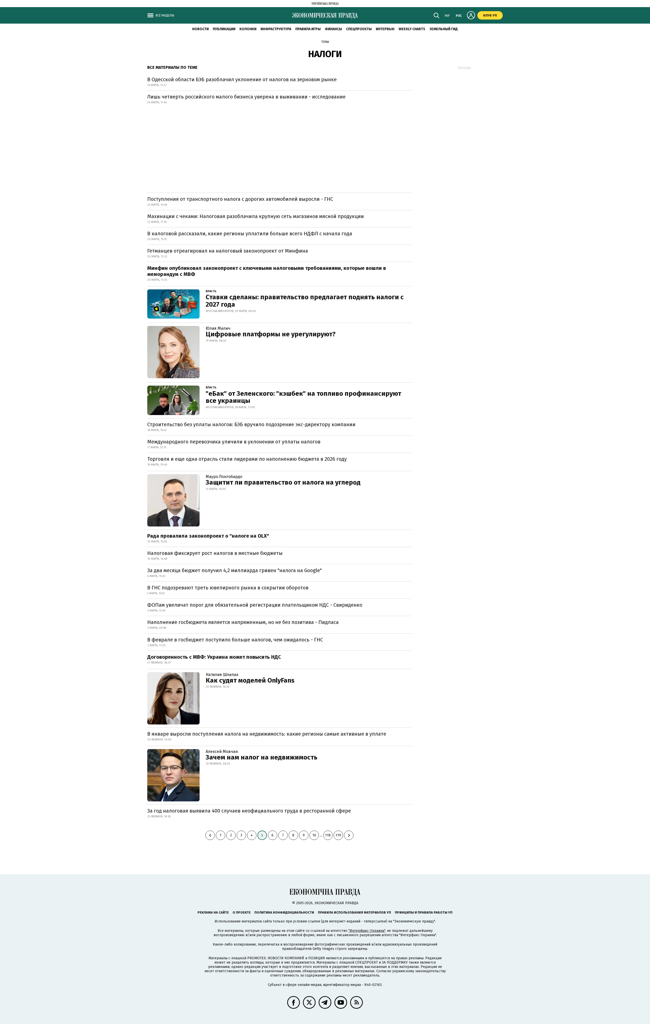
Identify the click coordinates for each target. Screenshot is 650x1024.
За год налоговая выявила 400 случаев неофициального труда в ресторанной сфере (249, 811)
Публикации (224, 29)
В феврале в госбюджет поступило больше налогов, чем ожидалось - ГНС (235, 640)
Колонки (247, 29)
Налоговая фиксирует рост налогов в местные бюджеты (215, 553)
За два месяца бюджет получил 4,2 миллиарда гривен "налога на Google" (234, 570)
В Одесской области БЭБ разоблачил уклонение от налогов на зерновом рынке (242, 79)
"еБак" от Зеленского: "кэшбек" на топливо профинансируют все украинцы (303, 397)
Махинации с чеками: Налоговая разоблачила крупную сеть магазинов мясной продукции (255, 216)
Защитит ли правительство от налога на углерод (283, 482)
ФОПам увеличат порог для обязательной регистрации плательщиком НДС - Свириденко (254, 605)
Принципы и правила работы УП (423, 912)
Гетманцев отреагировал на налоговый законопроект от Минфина (227, 251)
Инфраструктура (276, 29)
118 (328, 835)
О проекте (242, 912)
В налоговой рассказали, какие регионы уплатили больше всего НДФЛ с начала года (249, 233)
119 (338, 835)
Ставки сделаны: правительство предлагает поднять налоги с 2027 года (305, 300)
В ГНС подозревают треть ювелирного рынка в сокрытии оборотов (227, 588)
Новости (200, 29)
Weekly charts (412, 29)
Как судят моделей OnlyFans (250, 680)
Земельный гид (443, 29)
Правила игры (308, 29)
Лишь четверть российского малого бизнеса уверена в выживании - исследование (246, 97)
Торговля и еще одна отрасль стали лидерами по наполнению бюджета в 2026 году (247, 459)
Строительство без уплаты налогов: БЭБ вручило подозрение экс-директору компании (251, 424)
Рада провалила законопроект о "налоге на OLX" (208, 536)
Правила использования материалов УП (354, 912)
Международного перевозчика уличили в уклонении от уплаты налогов (233, 442)
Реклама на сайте (213, 912)
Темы (325, 42)
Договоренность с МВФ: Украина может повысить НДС (214, 657)
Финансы (333, 29)
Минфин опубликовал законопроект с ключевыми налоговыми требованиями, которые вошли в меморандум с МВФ (266, 271)
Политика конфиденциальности (284, 912)
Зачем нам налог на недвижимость (261, 757)
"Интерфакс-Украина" (366, 931)
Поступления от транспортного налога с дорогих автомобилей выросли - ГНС (240, 199)
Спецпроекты (359, 29)
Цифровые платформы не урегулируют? (271, 334)
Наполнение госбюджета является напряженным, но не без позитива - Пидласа (243, 622)
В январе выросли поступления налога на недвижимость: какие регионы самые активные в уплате (266, 734)
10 (314, 835)
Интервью (385, 29)
